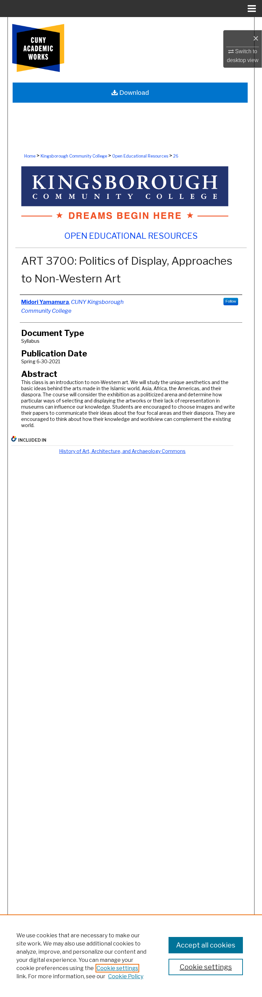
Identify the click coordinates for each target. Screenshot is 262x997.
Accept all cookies (205, 945)
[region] (131, 955)
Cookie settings (117, 968)
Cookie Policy (125, 976)
